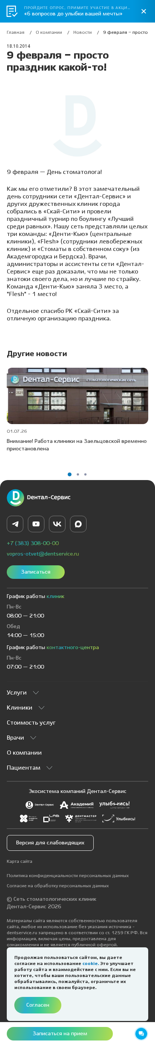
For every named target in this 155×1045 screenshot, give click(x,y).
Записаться (35, 572)
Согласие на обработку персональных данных (58, 886)
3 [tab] (85, 474)
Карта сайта (19, 861)
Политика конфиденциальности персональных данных (68, 876)
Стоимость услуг (31, 723)
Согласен (37, 1005)
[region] (77, 34)
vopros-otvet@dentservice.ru (43, 554)
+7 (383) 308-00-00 (33, 543)
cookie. (91, 964)
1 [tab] (69, 474)
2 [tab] (78, 474)
